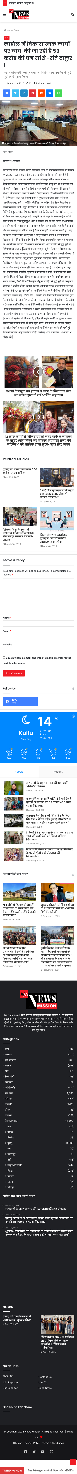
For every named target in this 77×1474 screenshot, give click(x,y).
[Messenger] (49, 93)
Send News (45, 1387)
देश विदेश (9, 1082)
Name (7, 617)
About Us (8, 1376)
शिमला (10, 1170)
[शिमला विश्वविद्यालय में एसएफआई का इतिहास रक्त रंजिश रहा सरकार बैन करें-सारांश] (20, 516)
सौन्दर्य (7, 1109)
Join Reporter (10, 1382)
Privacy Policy (32, 1443)
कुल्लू (10, 1142)
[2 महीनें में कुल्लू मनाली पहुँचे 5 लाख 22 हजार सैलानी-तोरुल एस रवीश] (57, 477)
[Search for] (72, 16)
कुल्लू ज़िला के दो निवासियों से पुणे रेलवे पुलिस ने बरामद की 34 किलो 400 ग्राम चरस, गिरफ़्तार (48, 802)
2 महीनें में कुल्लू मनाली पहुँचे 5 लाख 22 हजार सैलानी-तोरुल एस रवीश (57, 494)
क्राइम (8, 1065)
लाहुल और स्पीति (15, 1165)
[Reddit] (41, 93)
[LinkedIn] (24, 93)
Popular (20, 771)
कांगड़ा (10, 1131)
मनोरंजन (8, 1098)
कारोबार (8, 1054)
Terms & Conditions (53, 1443)
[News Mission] (19, 14)
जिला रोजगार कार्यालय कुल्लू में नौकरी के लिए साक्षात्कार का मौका (53, 538)
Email (7, 631)
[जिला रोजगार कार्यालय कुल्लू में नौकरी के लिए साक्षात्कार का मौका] (57, 519)
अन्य (17, 30)
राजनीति (8, 1104)
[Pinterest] (32, 93)
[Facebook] (6, 93)
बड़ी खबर (9, 1093)
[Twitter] (15, 93)
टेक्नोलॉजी (9, 1076)
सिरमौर (11, 1176)
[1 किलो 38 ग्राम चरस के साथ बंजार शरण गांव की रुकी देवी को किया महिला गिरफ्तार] (13, 837)
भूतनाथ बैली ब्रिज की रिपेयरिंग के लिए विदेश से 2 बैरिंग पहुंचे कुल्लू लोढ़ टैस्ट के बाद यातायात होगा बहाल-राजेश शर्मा (48, 819)
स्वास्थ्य (8, 1115)
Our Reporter (10, 1387)
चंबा (9, 1148)
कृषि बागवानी (10, 1060)
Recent (58, 771)
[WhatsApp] (58, 93)
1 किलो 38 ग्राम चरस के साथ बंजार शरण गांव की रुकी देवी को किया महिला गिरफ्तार (49, 836)
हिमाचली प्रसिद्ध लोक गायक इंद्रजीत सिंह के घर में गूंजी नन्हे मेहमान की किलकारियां (49, 853)
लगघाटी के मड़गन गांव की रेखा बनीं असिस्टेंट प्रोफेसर (47, 784)
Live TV (42, 1382)
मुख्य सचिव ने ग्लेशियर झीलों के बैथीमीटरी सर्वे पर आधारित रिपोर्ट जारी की (57, 908)
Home (9, 30)
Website (7, 644)
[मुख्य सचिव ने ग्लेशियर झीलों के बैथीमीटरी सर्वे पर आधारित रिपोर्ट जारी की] (57, 892)
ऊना (9, 1126)
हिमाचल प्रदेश (11, 1120)
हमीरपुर (11, 1187)
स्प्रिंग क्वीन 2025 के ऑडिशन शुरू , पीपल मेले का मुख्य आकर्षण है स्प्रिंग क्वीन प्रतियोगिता (57, 1342)
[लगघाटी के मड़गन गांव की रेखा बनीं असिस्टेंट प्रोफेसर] (13, 788)
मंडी (9, 1159)
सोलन (10, 1181)
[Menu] (4, 16)
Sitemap (17, 1443)
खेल (6, 1071)
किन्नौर (11, 1137)
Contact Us (45, 1376)
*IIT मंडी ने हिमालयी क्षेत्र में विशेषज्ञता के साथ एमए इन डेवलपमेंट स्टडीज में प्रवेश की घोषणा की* (19, 910)
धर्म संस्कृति (10, 1087)
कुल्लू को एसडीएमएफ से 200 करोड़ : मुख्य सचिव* (20, 471)
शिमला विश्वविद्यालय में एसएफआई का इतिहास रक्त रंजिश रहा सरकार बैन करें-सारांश (18, 535)
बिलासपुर (11, 1154)
